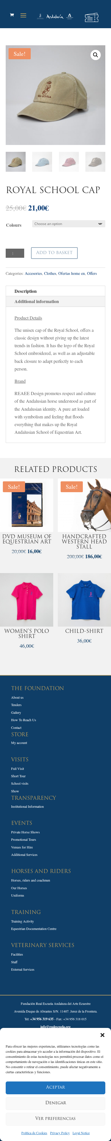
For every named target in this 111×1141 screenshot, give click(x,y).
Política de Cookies (34, 1132)
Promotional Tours (23, 839)
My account (19, 742)
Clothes (50, 273)
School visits (19, 783)
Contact (16, 727)
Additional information (37, 301)
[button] (102, 1035)
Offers (92, 273)
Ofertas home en (71, 273)
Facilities (17, 954)
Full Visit (17, 768)
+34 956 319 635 (42, 1019)
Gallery (16, 712)
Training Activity (22, 921)
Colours (13, 225)
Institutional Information (27, 806)
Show (15, 791)
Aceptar (55, 1087)
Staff (14, 962)
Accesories (33, 273)
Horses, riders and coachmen (30, 880)
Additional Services (24, 854)
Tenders (16, 704)
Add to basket (54, 253)
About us (17, 697)
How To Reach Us (23, 719)
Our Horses (19, 888)
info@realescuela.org (55, 1026)
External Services (22, 969)
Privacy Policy (60, 1132)
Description (26, 291)
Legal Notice (81, 1132)
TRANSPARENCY (33, 798)
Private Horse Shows (25, 832)
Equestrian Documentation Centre (33, 928)
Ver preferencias (55, 1119)
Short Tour (18, 776)
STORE (19, 735)
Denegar (55, 1103)
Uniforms (17, 895)
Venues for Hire (22, 847)
